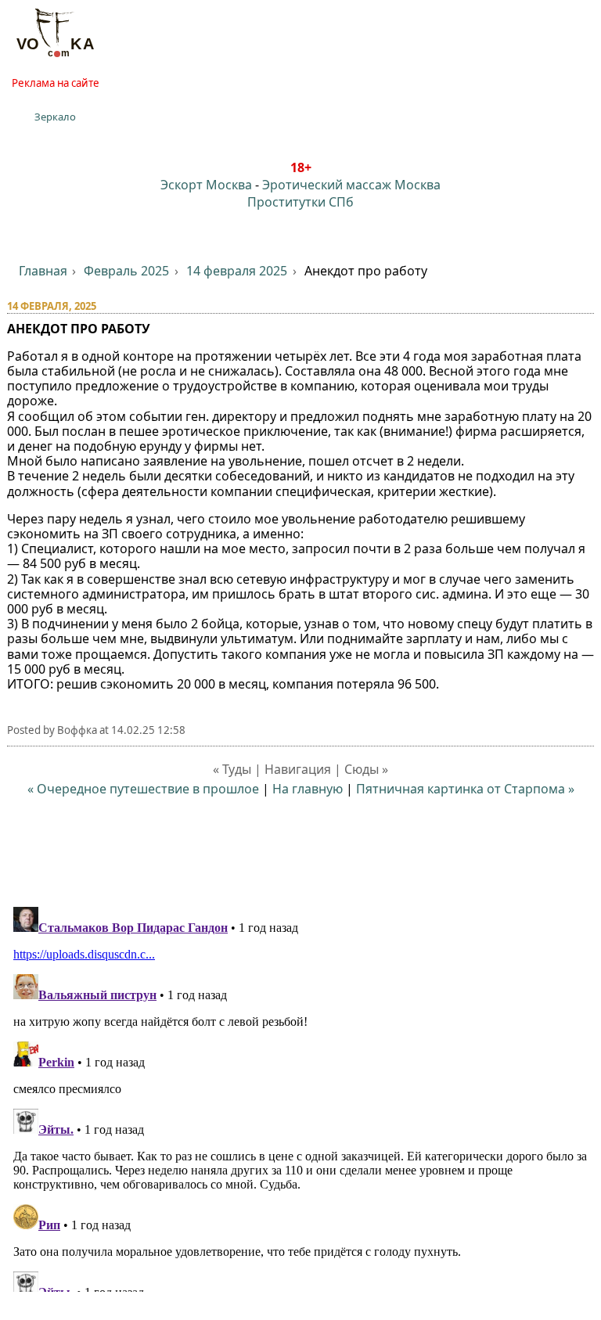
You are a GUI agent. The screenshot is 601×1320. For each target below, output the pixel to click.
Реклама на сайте (55, 83)
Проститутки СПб (300, 201)
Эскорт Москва (206, 184)
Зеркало (55, 117)
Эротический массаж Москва (351, 184)
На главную (307, 788)
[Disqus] (301, 1096)
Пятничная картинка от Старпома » (465, 788)
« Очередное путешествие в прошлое (143, 788)
